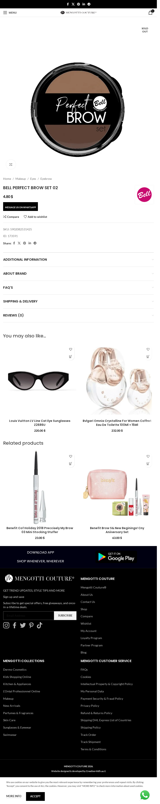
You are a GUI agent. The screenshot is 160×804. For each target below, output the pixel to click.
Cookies (86, 677)
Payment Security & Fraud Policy (102, 698)
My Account (88, 631)
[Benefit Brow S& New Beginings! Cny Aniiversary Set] (117, 487)
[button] (70, 356)
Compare (87, 616)
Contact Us (88, 602)
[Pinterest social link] (78, 4)
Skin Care (9, 720)
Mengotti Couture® (93, 587)
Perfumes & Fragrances (18, 713)
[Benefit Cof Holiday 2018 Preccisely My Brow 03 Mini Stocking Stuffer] (39, 487)
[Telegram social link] (89, 4)
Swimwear (10, 734)
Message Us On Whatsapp (20, 207)
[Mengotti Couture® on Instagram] (7, 627)
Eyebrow (46, 178)
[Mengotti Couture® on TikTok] (40, 627)
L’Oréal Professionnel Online (21, 691)
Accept (35, 796)
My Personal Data (92, 691)
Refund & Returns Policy (96, 713)
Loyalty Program (91, 638)
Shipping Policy (91, 727)
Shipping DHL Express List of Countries (106, 720)
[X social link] (73, 4)
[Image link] (116, 556)
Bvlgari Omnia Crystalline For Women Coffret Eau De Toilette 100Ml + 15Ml (117, 423)
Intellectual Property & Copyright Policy (107, 684)
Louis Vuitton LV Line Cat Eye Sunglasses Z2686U (39, 423)
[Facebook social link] (67, 4)
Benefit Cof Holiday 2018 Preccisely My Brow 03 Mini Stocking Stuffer (39, 530)
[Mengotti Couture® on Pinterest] (32, 627)
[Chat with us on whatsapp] (145, 795)
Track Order (88, 734)
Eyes (33, 178)
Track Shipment (91, 742)
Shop (84, 609)
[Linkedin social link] (83, 4)
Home (7, 178)
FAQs (84, 669)
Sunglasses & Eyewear (17, 727)
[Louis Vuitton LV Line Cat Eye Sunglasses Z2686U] (39, 380)
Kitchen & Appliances (17, 684)
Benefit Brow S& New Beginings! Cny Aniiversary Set (117, 530)
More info (14, 796)
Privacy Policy (90, 705)
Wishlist (86, 623)
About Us (87, 594)
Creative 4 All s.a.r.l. (96, 771)
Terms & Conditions (93, 749)
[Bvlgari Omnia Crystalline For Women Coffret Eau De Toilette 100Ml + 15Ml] (117, 380)
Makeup (20, 178)
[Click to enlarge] (11, 164)
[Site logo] (78, 12)
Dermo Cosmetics (14, 669)
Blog (83, 652)
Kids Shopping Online (17, 677)
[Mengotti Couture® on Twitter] (24, 627)
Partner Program (92, 645)
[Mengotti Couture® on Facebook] (15, 627)
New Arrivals (11, 705)
